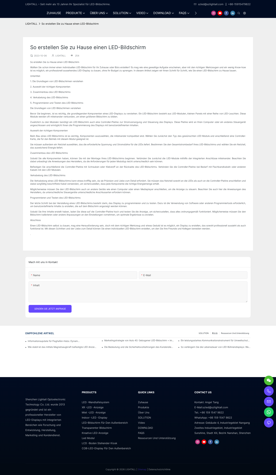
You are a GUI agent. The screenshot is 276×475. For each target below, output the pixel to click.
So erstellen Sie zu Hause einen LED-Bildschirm (70, 23)
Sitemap (141, 469)
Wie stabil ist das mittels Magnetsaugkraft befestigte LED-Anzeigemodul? (63, 347)
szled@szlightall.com (210, 4)
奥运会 (215, 333)
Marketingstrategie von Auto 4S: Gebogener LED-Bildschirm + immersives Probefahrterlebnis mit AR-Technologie (139, 340)
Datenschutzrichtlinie (159, 469)
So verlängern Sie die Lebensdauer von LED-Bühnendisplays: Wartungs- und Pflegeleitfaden (216, 347)
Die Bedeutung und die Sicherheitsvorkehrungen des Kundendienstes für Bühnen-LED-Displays (139, 347)
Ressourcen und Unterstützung (235, 333)
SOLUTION (204, 333)
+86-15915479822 (239, 4)
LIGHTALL (31, 23)
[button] (196, 13)
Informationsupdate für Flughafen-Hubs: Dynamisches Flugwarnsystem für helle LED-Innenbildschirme (54, 341)
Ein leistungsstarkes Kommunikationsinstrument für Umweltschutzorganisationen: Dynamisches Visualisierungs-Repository (216, 340)
